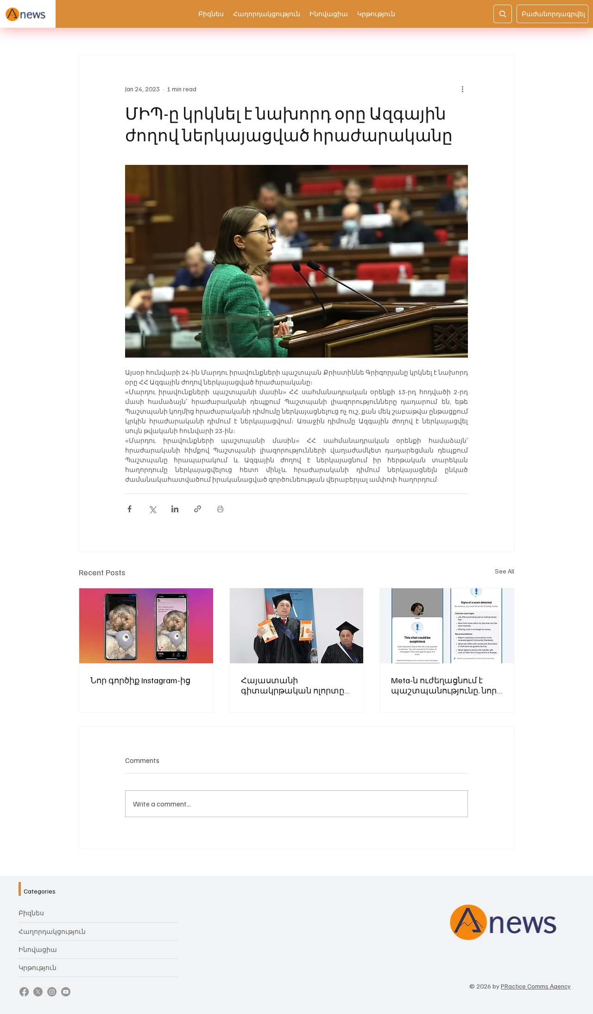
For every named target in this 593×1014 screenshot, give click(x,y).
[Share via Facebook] (129, 508)
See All (504, 571)
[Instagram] (52, 991)
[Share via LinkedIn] (174, 508)
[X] (38, 991)
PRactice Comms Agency (536, 986)
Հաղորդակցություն (52, 931)
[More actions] (462, 88)
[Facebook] (24, 991)
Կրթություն (38, 967)
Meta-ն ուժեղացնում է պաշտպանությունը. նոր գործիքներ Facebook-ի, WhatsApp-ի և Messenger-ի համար (444, 685)
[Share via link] (197, 508)
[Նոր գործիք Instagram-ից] (146, 625)
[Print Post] (220, 508)
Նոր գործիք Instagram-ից (140, 680)
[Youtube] (65, 991)
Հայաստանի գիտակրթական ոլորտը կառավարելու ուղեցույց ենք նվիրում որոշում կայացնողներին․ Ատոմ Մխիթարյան (295, 685)
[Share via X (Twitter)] (152, 508)
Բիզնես (31, 913)
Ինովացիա (38, 949)
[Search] (502, 14)
